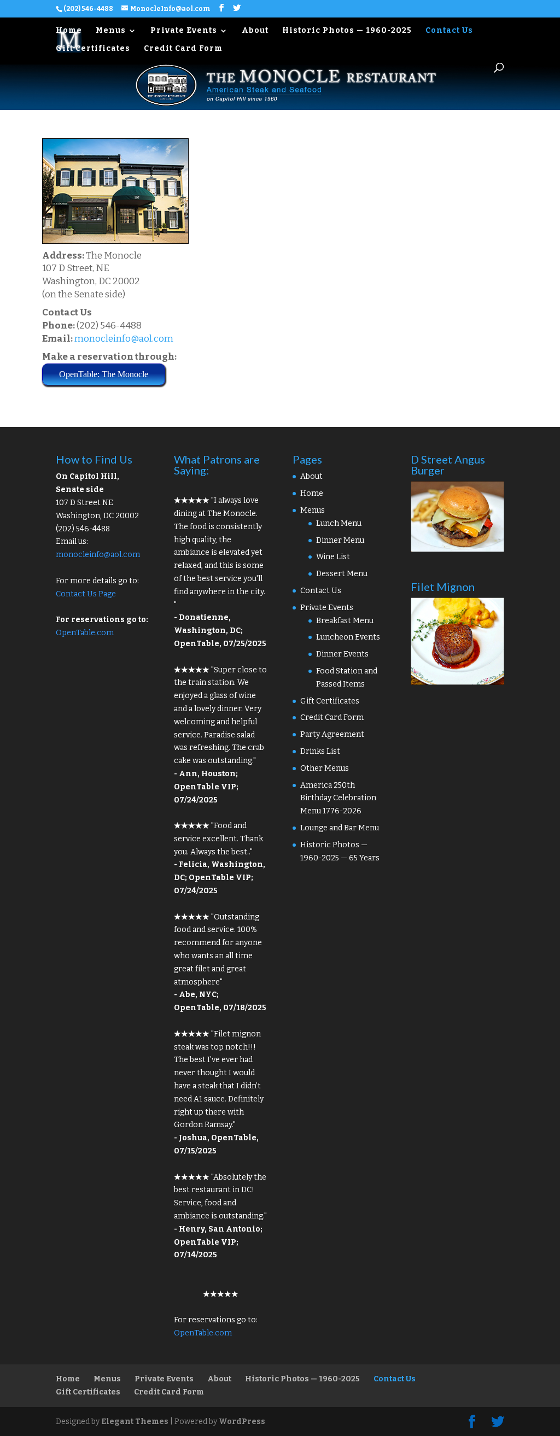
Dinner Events (342, 654)
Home (69, 31)
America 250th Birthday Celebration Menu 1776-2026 (338, 798)
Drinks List (320, 751)
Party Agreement (332, 734)
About (255, 31)
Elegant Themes (134, 1421)
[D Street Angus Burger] (457, 549)
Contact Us (449, 31)
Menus (111, 31)
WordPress (242, 1421)
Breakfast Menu (345, 620)
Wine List (333, 556)
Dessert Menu (342, 573)
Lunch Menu (338, 523)
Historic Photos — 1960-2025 (347, 31)
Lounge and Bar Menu (339, 828)
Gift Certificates (93, 49)
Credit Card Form (183, 49)
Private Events (183, 31)
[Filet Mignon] (457, 682)
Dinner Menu (340, 540)
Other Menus (324, 768)
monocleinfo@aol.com (123, 338)
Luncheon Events (348, 637)
